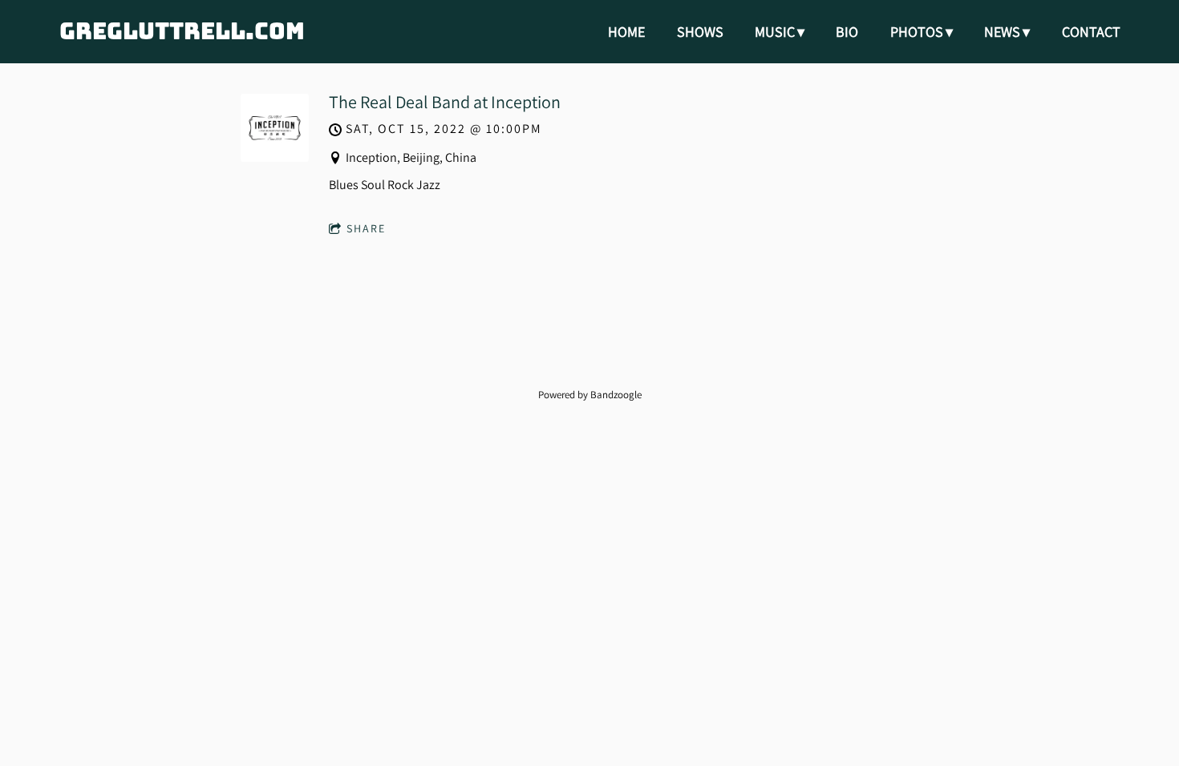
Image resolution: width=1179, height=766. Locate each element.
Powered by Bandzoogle (590, 394)
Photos (916, 31)
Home (626, 31)
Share (366, 228)
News (1002, 31)
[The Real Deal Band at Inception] (275, 157)
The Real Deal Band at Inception (445, 102)
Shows (700, 31)
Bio (847, 31)
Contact (1091, 31)
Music (775, 31)
